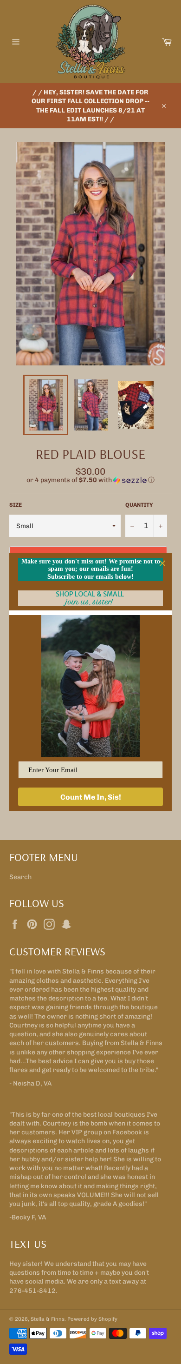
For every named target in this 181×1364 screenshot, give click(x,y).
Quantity (139, 505)
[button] (90, 480)
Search (20, 877)
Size (15, 505)
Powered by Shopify (92, 1319)
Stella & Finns (48, 1319)
